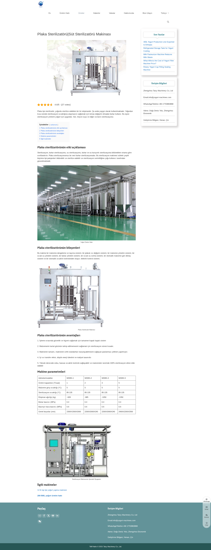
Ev (50, 13)
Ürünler (81, 13)
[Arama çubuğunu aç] (168, 22)
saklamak (53, 125)
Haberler (96, 13)
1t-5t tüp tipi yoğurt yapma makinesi (52, 490)
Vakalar (112, 13)
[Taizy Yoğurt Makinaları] (41, 4)
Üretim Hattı (65, 13)
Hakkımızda (129, 13)
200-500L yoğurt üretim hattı (49, 496)
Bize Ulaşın (147, 13)
